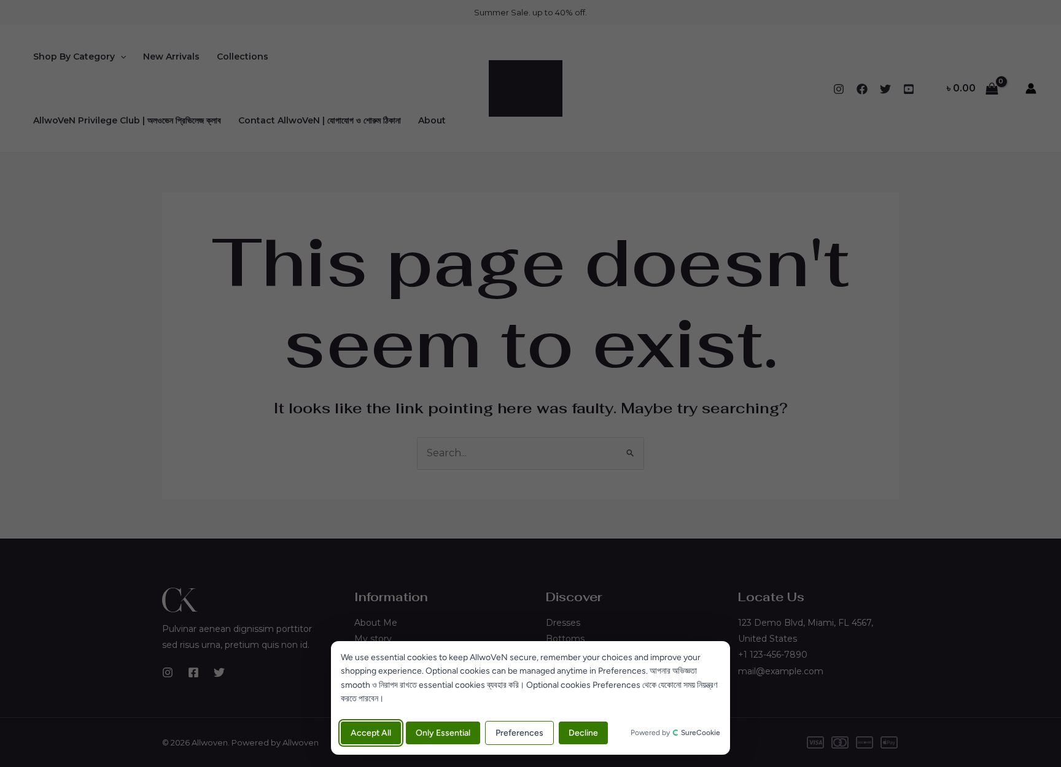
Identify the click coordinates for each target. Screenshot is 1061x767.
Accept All (371, 733)
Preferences (519, 733)
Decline (583, 733)
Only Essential (443, 733)
